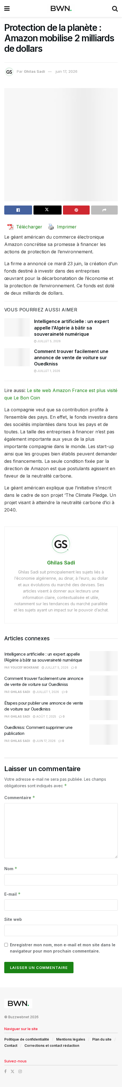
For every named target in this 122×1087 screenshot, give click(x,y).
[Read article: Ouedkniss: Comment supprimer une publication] (103, 734)
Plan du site (102, 1039)
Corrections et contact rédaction (51, 1045)
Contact (10, 1045)
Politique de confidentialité (26, 1039)
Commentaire (19, 797)
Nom (10, 868)
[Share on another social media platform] (104, 210)
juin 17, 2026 (66, 71)
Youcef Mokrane (24, 667)
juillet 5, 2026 (49, 341)
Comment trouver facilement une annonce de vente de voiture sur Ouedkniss (71, 357)
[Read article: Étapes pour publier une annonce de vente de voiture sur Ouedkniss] (103, 710)
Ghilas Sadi (34, 71)
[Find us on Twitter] (12, 1071)
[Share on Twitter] (47, 210)
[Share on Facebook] (18, 210)
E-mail (12, 894)
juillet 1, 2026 (48, 371)
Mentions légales (70, 1039)
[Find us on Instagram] (20, 1071)
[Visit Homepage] (61, 8)
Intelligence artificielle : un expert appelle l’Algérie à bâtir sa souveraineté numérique (71, 327)
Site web (13, 919)
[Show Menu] (7, 8)
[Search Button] (115, 8)
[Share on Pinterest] (76, 210)
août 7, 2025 (45, 716)
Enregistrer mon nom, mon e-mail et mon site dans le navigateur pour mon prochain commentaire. (62, 947)
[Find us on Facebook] (5, 1071)
